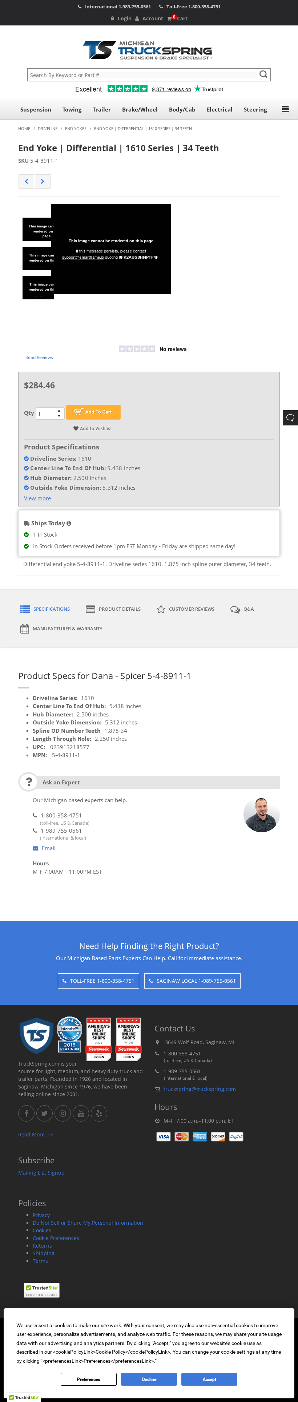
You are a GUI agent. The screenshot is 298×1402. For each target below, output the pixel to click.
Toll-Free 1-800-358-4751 (102, 980)
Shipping (44, 1253)
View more (37, 498)
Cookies (42, 1230)
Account (152, 18)
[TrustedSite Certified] (42, 1290)
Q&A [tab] (248, 609)
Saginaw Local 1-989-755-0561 (196, 980)
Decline (149, 1379)
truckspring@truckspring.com (200, 1089)
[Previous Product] (26, 181)
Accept (209, 1379)
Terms (40, 1260)
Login (125, 18)
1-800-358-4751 (204, 6)
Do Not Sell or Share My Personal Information (88, 1222)
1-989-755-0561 (134, 6)
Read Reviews (39, 357)
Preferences (88, 1379)
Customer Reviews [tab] (191, 609)
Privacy (41, 1215)
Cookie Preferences (56, 1238)
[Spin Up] (59, 410)
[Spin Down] (59, 416)
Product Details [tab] (120, 609)
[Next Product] (43, 181)
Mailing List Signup (41, 1172)
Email (49, 848)
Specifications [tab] (51, 609)
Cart (180, 18)
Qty (29, 412)
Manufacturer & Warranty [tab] (67, 628)
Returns (42, 1245)
